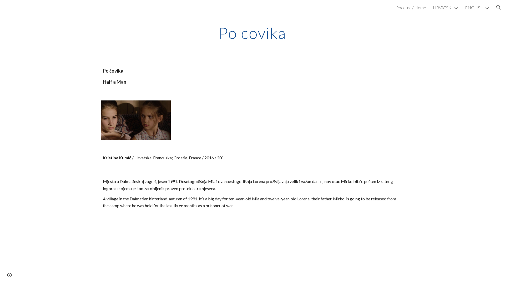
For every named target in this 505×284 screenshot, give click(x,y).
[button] (498, 7)
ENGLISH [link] (474, 7)
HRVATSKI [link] (443, 7)
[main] (252, 33)
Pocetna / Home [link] (411, 7)
